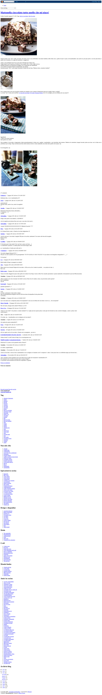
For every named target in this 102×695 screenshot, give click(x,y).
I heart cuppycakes (8, 490)
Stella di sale (6, 656)
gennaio (4, 679)
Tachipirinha (6, 467)
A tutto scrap (7, 546)
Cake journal (7, 478)
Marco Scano (22, 693)
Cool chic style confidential (10, 452)
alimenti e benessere (8, 398)
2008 (3, 684)
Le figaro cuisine (7, 492)
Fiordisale (6, 609)
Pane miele (6, 644)
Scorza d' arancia (8, 651)
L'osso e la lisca (7, 628)
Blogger (30, 691)
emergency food (7, 411)
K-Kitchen (6, 625)
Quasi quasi (6, 648)
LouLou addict (7, 520)
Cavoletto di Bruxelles (9, 592)
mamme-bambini (7, 571)
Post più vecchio (12, 389)
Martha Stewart (7, 496)
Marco (5, 465)
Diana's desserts (7, 483)
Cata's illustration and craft (10, 550)
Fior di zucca (7, 608)
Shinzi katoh (6, 527)
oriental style (7, 427)
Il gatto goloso (7, 617)
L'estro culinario (7, 627)
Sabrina (3, 233)
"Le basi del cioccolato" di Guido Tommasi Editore (31, 93)
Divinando (6, 603)
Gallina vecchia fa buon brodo (11, 456)
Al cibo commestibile (9, 581)
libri (4, 418)
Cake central (6, 476)
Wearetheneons (7, 534)
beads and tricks (7, 549)
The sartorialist (7, 533)
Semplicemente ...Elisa (9, 654)
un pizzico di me (7, 438)
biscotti (5, 402)
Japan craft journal (8, 555)
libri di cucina (32, 16)
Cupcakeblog (7, 482)
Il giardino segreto (8, 459)
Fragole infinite (7, 455)
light (5, 422)
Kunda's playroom (8, 460)
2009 (3, 682)
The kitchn (6, 503)
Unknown (3, 195)
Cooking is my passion (9, 480)
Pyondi (5, 647)
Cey (2, 259)
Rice (5, 525)
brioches (6, 403)
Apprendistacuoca (8, 587)
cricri (2, 200)
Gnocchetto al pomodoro (9, 616)
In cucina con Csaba (8, 491)
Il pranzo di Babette (8, 621)
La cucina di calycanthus (9, 632)
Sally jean (6, 538)
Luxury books (7, 495)
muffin (5, 425)
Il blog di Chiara (7, 458)
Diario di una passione (9, 601)
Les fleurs (6, 516)
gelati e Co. (6, 414)
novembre (4, 674)
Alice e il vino (7, 583)
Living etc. (6, 519)
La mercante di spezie (9, 636)
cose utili (6, 406)
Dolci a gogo (4, 271)
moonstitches (7, 558)
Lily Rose (6, 517)
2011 (3, 673)
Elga (2, 228)
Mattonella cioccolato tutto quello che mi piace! (25, 12)
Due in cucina (7, 604)
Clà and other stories (8, 593)
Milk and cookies (8, 643)
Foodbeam (6, 612)
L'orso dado (6, 568)
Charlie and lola (7, 567)
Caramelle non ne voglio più (10, 589)
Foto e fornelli (7, 613)
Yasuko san (6, 504)
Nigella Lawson (7, 498)
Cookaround (6, 479)
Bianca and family (8, 512)
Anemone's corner (8, 584)
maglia (5, 423)
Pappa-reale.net (7, 646)
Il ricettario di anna (8, 623)
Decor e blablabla (8, 551)
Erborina (6, 607)
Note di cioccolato (8, 499)
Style (5, 537)
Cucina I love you (8, 597)
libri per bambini (7, 421)
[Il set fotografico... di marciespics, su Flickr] (19, 186)
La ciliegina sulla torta (9, 629)
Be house (6, 547)
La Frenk (6, 635)
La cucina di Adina (8, 631)
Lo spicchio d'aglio (8, 494)
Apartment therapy (8, 511)
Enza (5, 605)
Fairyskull (3, 284)
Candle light (6, 450)
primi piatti (6, 431)
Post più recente (4, 389)
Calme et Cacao (7, 588)
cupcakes (6, 407)
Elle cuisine (6, 484)
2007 (3, 686)
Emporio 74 (6, 513)
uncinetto (6, 439)
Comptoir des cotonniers (9, 540)
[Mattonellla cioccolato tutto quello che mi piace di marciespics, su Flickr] (19, 54)
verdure (5, 441)
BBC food (6, 475)
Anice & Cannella (8, 585)
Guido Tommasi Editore (9, 488)
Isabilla (5, 624)
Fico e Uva (3, 308)
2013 (3, 669)
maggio (4, 677)
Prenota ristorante (8, 500)
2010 (3, 681)
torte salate (6, 437)
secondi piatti (7, 434)
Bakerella (6, 474)
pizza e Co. (6, 430)
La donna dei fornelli (8, 633)
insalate (5, 417)
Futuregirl (6, 554)
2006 (3, 687)
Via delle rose (7, 663)
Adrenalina (3, 216)
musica (5, 426)
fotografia (6, 413)
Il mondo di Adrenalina (14, 691)
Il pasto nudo (7, 620)
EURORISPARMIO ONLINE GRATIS (11, 334)
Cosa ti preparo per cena (9, 596)
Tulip (5, 658)
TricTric (3, 329)
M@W (5, 463)
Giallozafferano (7, 487)
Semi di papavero (8, 652)
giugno (4, 676)
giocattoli (6, 415)
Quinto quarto (7, 650)
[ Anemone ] (4, 250)
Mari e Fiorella (4, 303)
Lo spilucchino (7, 640)
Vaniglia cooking (8, 662)
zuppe (5, 442)
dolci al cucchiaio (24, 16)
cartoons (6, 405)
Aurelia (2, 208)
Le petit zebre (7, 570)
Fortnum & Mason (8, 486)
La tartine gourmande (9, 639)
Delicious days (7, 600)
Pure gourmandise (8, 502)
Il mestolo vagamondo (9, 619)
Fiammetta (6, 454)
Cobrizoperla (7, 451)
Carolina (3, 241)
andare (5, 399)
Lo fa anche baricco (8, 462)
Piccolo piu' (6, 521)
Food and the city (8, 611)
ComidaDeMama (8, 595)
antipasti (5, 401)
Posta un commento (5, 362)
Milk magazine (7, 572)
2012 (3, 671)
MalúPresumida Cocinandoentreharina (11, 340)
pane (5, 429)
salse (5, 433)
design (5, 409)
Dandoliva (6, 599)
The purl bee (7, 561)
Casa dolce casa (7, 591)
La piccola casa (7, 638)
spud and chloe (7, 559)
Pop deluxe (6, 523)
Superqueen (6, 466)
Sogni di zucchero (8, 655)
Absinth (5, 448)
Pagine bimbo (7, 575)
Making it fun (7, 557)
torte (5, 435)
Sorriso (2, 289)
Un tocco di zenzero (8, 659)
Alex (2, 264)
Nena (2, 324)
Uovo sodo (6, 660)
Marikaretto (6, 642)
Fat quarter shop (7, 515)
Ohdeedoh (6, 574)
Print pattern (6, 524)
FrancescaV (6, 615)
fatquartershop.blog (8, 553)
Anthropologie (7, 536)
